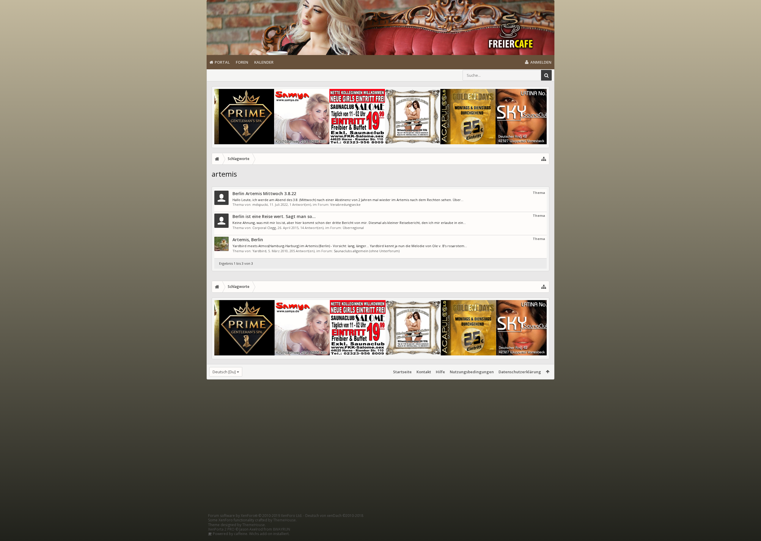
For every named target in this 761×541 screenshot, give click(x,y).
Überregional (353, 227)
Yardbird (259, 251)
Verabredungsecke (345, 204)
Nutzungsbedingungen (472, 371)
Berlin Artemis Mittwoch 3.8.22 (264, 193)
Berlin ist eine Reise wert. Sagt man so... (274, 216)
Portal (222, 62)
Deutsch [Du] (224, 371)
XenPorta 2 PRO (221, 529)
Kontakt (423, 371)
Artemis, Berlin (247, 239)
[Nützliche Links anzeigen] (543, 158)
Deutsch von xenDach (334, 515)
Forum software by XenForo (255, 515)
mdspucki (260, 204)
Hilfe (440, 371)
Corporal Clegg (264, 227)
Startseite (402, 371)
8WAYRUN (281, 529)
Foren (242, 62)
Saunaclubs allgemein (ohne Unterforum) (367, 251)
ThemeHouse (284, 520)
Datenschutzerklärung (520, 371)
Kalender (263, 62)
